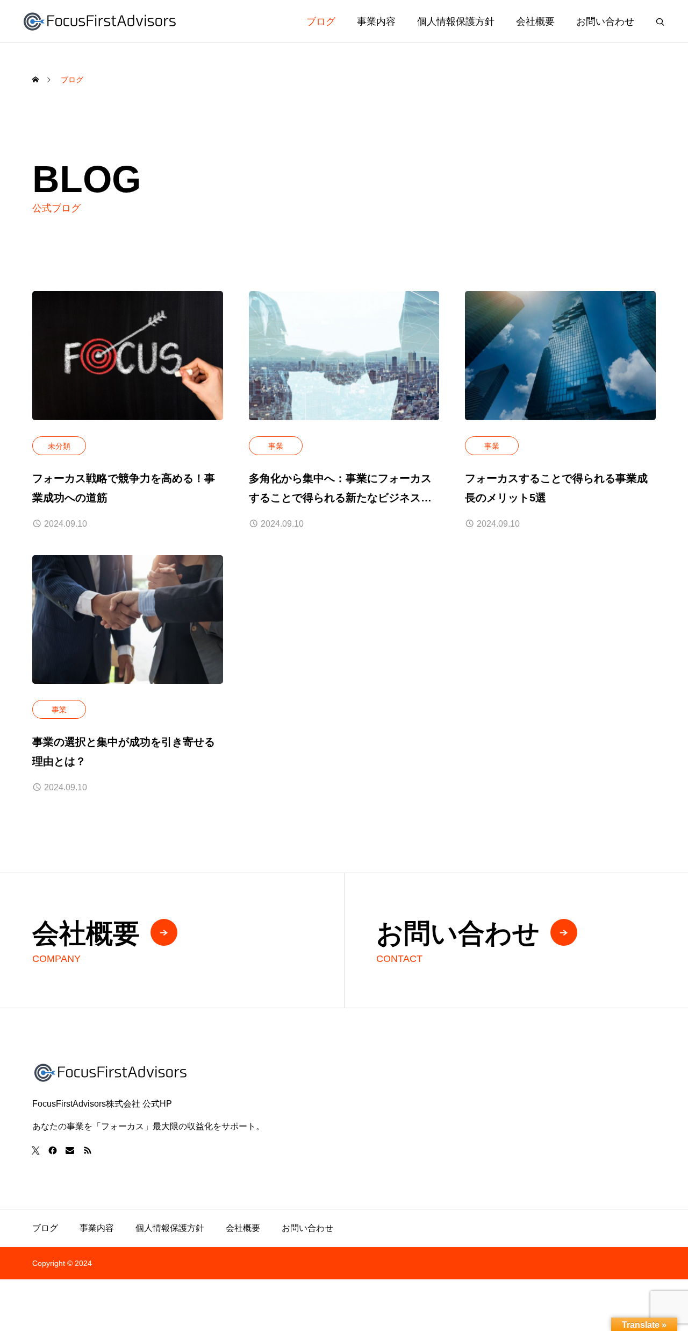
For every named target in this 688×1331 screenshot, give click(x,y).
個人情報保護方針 (455, 21)
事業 (275, 446)
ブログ (320, 21)
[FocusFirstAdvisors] (100, 21)
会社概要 (535, 21)
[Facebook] (53, 1150)
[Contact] (70, 1150)
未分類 (59, 446)
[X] (35, 1150)
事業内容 (376, 21)
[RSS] (87, 1150)
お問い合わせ (605, 21)
